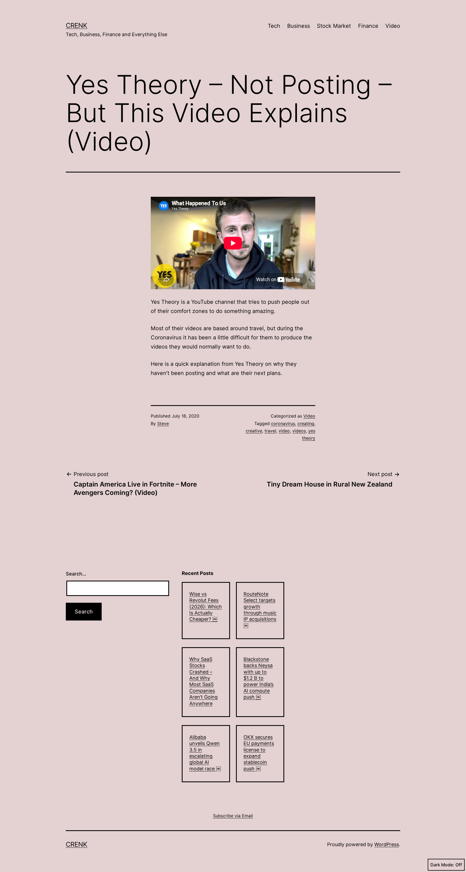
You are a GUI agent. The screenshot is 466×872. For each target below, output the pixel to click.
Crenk (76, 25)
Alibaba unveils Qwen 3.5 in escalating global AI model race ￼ (205, 752)
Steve (163, 423)
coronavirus (283, 423)
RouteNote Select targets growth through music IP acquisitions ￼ (260, 609)
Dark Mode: (442, 864)
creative (254, 430)
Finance (368, 26)
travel (270, 430)
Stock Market (334, 26)
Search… (76, 574)
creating (305, 423)
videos (299, 430)
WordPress (386, 844)
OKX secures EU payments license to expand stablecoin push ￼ (259, 752)
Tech (274, 26)
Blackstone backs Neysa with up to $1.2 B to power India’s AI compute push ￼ (258, 678)
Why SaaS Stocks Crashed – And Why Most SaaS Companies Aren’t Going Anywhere (203, 681)
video (284, 430)
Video (392, 26)
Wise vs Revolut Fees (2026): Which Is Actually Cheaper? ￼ (205, 606)
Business (298, 26)
